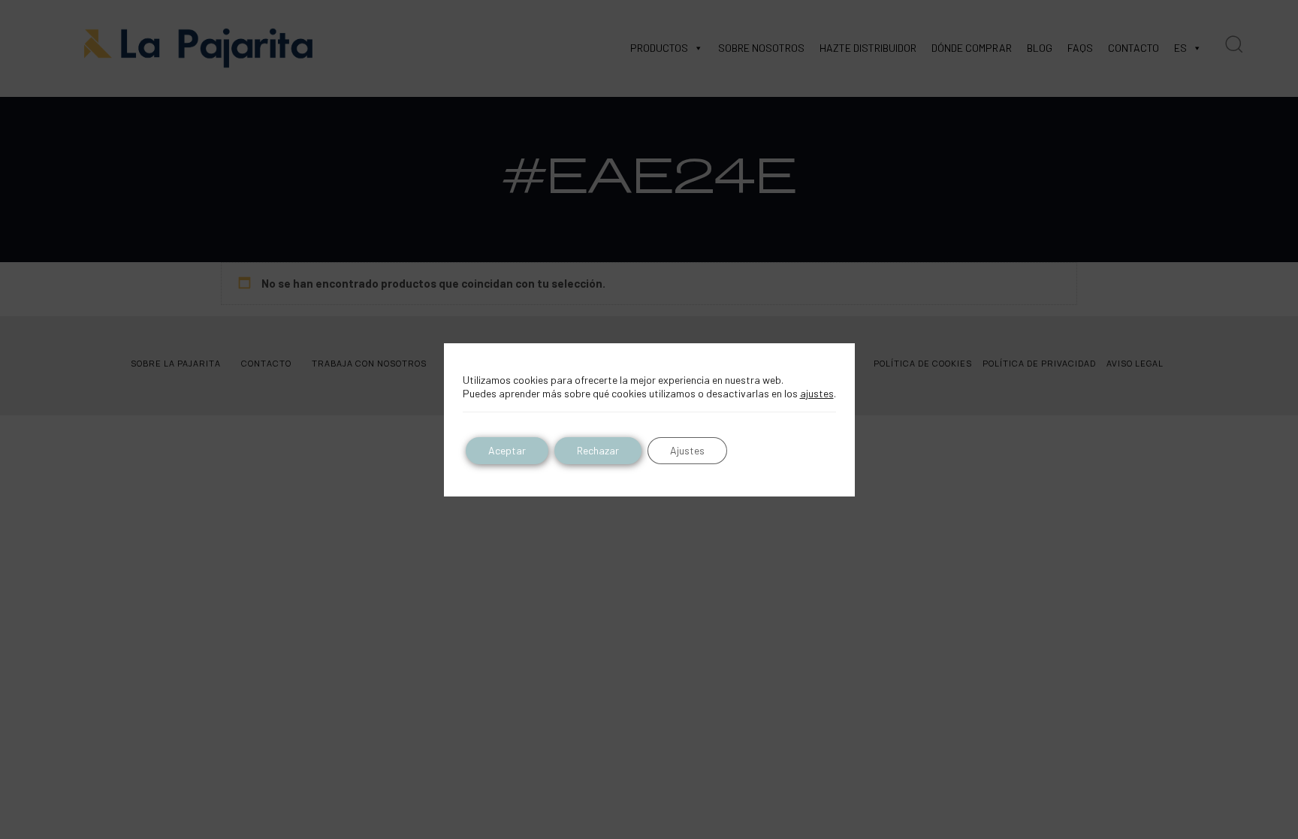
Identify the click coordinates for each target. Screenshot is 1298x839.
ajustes (817, 393)
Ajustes (687, 450)
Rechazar (598, 450)
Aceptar (507, 450)
